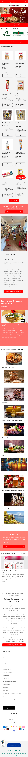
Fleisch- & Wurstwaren (7, 437)
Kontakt (4, 655)
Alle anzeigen (14, 200)
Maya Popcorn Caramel (18, 123)
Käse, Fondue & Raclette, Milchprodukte (12, 420)
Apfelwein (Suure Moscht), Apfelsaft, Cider (12, 490)
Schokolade (5, 402)
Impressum (5, 705)
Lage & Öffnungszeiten (7, 666)
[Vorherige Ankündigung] (2, 1)
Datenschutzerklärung (13, 736)
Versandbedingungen (7, 684)
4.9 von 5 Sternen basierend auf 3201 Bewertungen (14, 753)
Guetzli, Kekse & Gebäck (8, 385)
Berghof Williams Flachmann (6, 153)
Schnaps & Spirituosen (7, 508)
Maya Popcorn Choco (7, 122)
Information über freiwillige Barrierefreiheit (12, 693)
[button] (2, 5)
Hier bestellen (6, 15)
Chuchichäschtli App (7, 658)
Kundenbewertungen (7, 669)
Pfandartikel (5, 690)
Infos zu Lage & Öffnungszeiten (13, 291)
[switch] (3, 745)
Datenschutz (5, 696)
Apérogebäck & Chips (7, 367)
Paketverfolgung (6, 687)
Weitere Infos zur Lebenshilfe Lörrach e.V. (14, 645)
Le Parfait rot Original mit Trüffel (7, 94)
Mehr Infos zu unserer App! (14, 212)
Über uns (4, 660)
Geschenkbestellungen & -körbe (9, 681)
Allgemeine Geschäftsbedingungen (10, 699)
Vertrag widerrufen (9, 708)
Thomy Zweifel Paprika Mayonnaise (20, 153)
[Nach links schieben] (11, 38)
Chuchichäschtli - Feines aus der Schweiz (11, 734)
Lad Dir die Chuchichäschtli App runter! (12, 570)
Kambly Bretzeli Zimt (20, 63)
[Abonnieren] (23, 546)
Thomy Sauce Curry (20, 181)
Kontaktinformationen (22, 736)
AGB (26, 734)
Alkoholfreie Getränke (7, 472)
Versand (14, 738)
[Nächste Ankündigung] (25, 1)
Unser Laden (5, 663)
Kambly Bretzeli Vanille (6, 64)
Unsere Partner (6, 678)
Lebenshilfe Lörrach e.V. (8, 672)
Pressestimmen (6, 675)
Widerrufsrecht (6, 702)
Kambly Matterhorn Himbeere (6, 182)
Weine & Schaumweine (7, 525)
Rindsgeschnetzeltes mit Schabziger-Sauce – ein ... (13, 324)
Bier (3, 455)
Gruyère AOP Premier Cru (20, 94)
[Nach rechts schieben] (16, 38)
